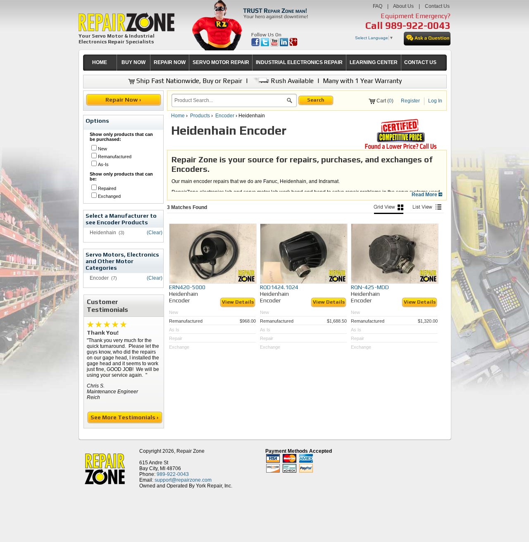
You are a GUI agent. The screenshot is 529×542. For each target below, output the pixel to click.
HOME (99, 62)
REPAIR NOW (170, 62)
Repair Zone (190, 451)
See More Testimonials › (125, 417)
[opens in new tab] (256, 45)
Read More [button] (425, 194)
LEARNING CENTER (374, 62)
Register (410, 101)
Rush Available (291, 81)
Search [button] (315, 100)
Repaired (107, 188)
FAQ (377, 6)
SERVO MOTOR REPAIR (221, 62)
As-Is (103, 164)
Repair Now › (123, 99)
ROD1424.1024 (279, 287)
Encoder (224, 116)
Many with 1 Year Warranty (362, 81)
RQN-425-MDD (370, 287)
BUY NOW (133, 62)
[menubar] (261, 63)
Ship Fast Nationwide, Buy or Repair (188, 81)
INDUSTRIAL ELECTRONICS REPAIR (299, 62)
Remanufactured (114, 156)
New (102, 148)
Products (200, 116)
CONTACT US (420, 62)
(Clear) (154, 232)
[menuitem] (100, 63)
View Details (238, 302)
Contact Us (437, 6)
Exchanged (109, 196)
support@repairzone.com (183, 480)
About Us (403, 6)
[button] (289, 102)
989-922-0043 (417, 25)
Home (178, 116)
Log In (435, 101)
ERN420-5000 (187, 287)
